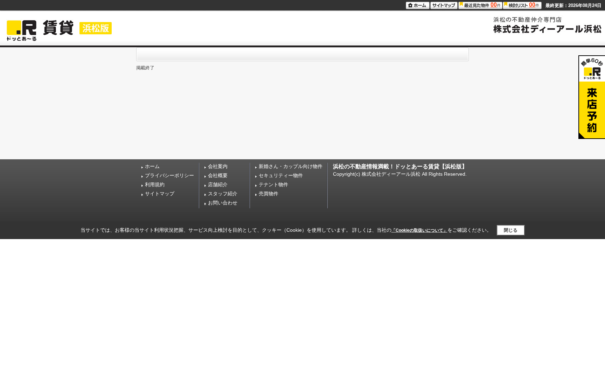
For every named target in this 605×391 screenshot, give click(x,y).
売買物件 (268, 193)
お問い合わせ (222, 202)
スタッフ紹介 (222, 193)
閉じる (510, 230)
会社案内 (218, 166)
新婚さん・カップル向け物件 (290, 166)
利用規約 (155, 184)
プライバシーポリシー (169, 175)
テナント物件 (273, 184)
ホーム (152, 166)
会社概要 (218, 175)
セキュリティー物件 (281, 175)
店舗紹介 (218, 184)
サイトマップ (159, 193)
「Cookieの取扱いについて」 (419, 230)
